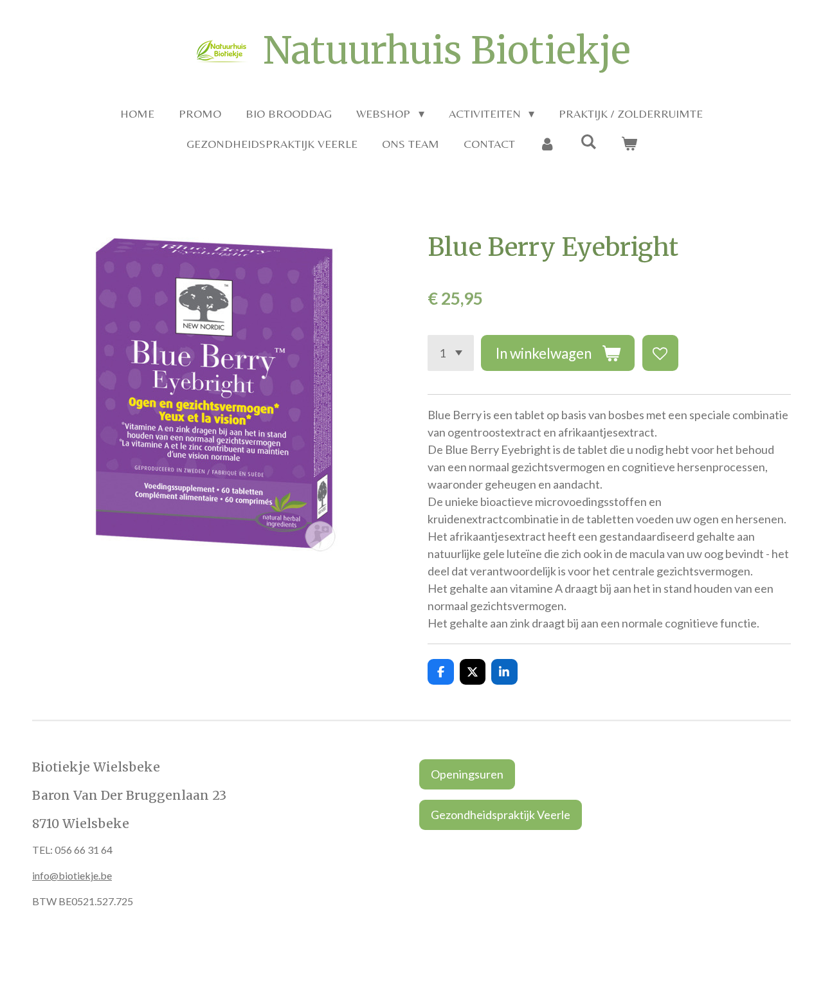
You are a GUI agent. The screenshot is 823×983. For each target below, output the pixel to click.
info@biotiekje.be (72, 875)
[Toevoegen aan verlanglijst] (660, 353)
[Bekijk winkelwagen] (628, 144)
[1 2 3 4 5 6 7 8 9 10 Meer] (451, 353)
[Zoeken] (588, 142)
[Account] (547, 144)
